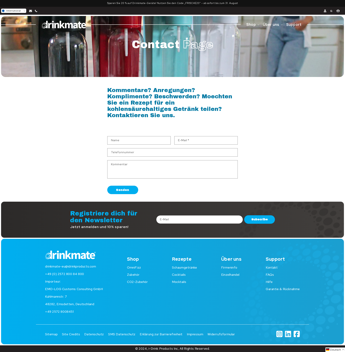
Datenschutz (94, 334)
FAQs (270, 275)
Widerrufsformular (221, 334)
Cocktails (179, 275)
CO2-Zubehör (137, 282)
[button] (13, 11)
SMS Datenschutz (121, 334)
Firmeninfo (229, 267)
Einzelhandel (230, 275)
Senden (122, 189)
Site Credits (71, 334)
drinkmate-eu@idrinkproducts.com (70, 266)
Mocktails (179, 282)
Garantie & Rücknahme (283, 289)
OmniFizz (134, 267)
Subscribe (259, 219)
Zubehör (133, 275)
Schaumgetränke (184, 267)
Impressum (195, 334)
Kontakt (272, 267)
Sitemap (51, 334)
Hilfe (269, 282)
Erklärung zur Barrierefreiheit (161, 334)
